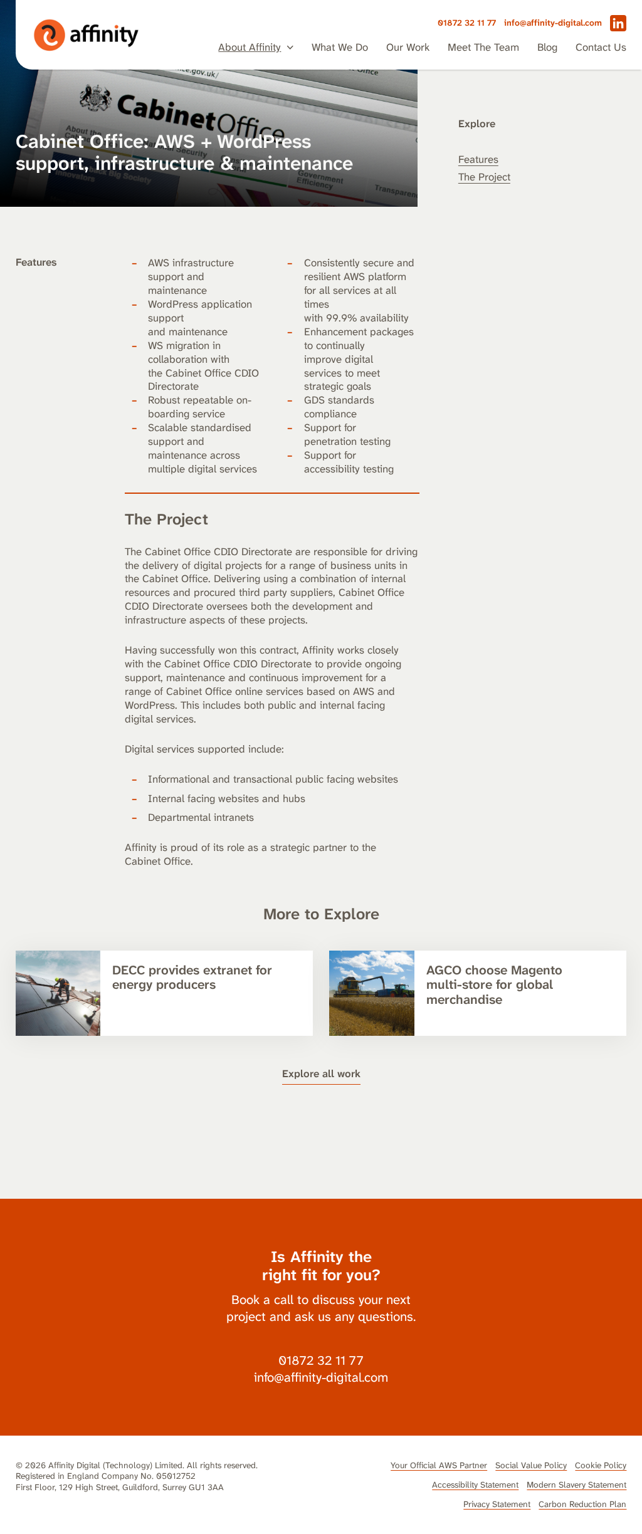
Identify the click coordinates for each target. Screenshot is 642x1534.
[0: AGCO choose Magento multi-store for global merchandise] (477, 993)
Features (478, 159)
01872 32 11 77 (467, 22)
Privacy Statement (496, 1504)
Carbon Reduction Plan (582, 1504)
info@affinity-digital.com (553, 22)
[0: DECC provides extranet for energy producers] (164, 993)
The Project (484, 177)
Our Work (407, 47)
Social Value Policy (531, 1465)
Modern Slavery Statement (576, 1484)
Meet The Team (483, 47)
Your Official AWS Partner (439, 1465)
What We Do (340, 47)
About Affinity (249, 47)
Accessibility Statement (475, 1484)
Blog (547, 47)
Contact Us (601, 47)
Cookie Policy (600, 1465)
